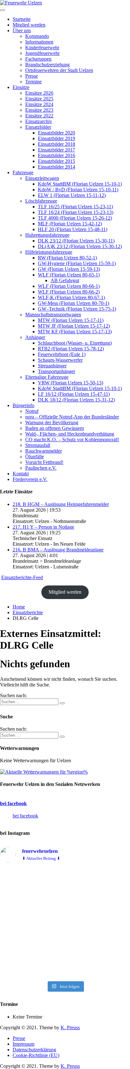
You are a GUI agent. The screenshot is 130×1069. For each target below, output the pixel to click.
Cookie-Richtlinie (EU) (36, 1055)
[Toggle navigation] (2, 10)
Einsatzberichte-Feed (22, 577)
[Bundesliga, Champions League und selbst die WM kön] (65, 923)
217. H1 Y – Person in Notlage (43, 527)
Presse (19, 1038)
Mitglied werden (65, 592)
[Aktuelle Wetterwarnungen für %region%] (44, 772)
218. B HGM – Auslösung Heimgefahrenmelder (61, 504)
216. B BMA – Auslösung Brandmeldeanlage (58, 549)
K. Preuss (70, 1027)
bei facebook (13, 803)
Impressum (23, 1044)
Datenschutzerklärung (34, 1049)
